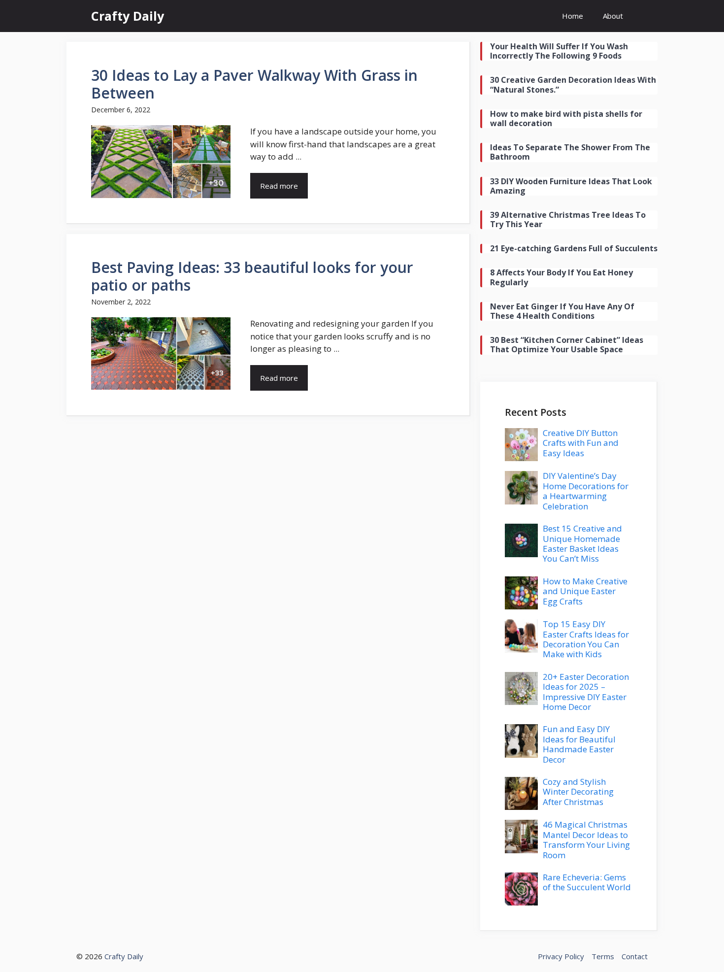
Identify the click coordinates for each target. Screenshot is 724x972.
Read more (279, 186)
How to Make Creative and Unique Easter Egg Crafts (585, 591)
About (613, 16)
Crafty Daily (127, 15)
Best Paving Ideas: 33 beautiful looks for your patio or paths (252, 276)
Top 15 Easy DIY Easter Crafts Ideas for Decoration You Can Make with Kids (586, 639)
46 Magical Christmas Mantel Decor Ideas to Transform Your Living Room (586, 839)
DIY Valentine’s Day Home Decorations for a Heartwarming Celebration (585, 490)
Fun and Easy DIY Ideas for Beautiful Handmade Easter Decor (579, 744)
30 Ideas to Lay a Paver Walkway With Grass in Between (254, 84)
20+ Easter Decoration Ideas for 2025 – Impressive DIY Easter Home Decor (586, 691)
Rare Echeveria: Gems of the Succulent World (587, 882)
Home (572, 16)
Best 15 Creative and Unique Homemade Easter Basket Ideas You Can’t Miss (582, 543)
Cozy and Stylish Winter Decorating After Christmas (578, 791)
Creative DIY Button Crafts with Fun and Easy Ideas (581, 443)
